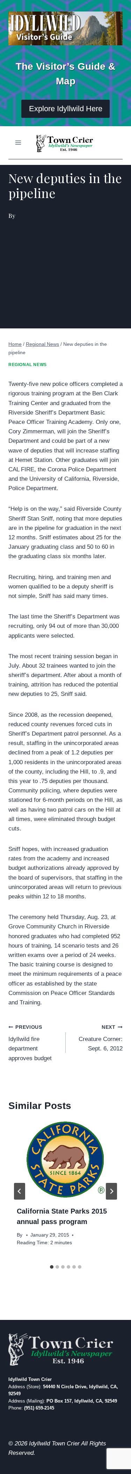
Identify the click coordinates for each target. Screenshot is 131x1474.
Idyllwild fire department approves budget (30, 1043)
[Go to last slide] (19, 1191)
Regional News (27, 364)
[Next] (111, 1191)
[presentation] (65, 1160)
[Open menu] (18, 142)
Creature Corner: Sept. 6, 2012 (101, 1038)
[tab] (51, 1267)
